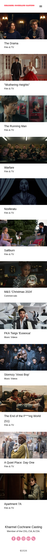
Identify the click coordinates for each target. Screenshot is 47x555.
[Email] (28, 538)
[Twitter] (18, 538)
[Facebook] (13, 538)
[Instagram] (23, 538)
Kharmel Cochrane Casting (23, 527)
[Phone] (33, 538)
